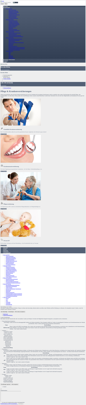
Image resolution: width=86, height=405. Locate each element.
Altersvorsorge (12, 41)
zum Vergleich (4, 134)
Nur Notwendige (4, 311)
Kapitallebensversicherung (14, 49)
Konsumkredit (12, 58)
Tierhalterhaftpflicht (13, 13)
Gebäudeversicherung (13, 22)
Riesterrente (11, 43)
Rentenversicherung (13, 46)
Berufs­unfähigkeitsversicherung (15, 39)
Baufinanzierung (12, 26)
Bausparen (11, 28)
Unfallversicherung (13, 16)
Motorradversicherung (13, 11)
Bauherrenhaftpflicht (13, 25)
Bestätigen (21, 403)
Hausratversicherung (13, 20)
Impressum (5, 250)
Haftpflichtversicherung (14, 12)
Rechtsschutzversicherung (14, 14)
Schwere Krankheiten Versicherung (16, 42)
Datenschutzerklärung (7, 315)
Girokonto (11, 55)
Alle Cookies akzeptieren (20, 311)
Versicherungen (6, 7)
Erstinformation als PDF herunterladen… (9, 403)
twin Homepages (6, 252)
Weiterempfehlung (7, 88)
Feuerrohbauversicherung (14, 30)
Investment (5, 60)
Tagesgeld (11, 57)
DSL (10, 54)
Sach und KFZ (9, 8)
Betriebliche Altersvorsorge (9, 59)
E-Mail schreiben (6, 78)
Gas (9, 53)
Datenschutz (5, 251)
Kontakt (5, 62)
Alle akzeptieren (15, 384)
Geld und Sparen (9, 51)
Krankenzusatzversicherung (14, 32)
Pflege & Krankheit (10, 31)
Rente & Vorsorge (10, 37)
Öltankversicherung (13, 29)
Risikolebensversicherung (14, 40)
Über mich (5, 6)
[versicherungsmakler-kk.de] (2, 1)
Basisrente (11, 45)
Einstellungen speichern (5, 384)
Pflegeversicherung (13, 34)
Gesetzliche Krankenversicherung (16, 36)
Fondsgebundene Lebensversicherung (17, 47)
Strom (10, 52)
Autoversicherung (12, 9)
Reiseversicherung (12, 17)
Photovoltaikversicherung (14, 24)
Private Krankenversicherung (15, 35)
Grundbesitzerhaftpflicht (14, 23)
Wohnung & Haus (10, 19)
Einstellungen (11, 311)
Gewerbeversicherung (13, 18)
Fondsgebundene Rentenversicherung (17, 48)
